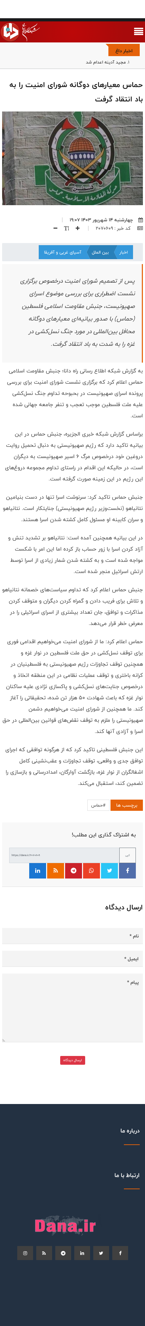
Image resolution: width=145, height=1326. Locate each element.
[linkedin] (82, 1253)
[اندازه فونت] (64, 228)
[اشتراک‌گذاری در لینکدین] (37, 871)
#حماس (98, 805)
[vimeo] (25, 1253)
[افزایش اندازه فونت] (75, 228)
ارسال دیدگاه (72, 1060)
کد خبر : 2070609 (114, 228)
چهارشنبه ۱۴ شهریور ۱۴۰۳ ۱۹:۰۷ (101, 220)
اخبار (123, 252)
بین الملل (100, 252)
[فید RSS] (55, 871)
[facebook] (120, 1253)
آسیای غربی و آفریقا (62, 252)
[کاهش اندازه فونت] (52, 228)
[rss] (44, 1253)
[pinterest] (63, 1253)
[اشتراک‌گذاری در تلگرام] (73, 871)
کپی (127, 855)
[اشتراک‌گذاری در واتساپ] (91, 871)
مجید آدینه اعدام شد (106, 62)
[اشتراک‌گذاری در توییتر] (109, 871)
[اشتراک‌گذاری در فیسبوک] (127, 871)
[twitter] (101, 1253)
